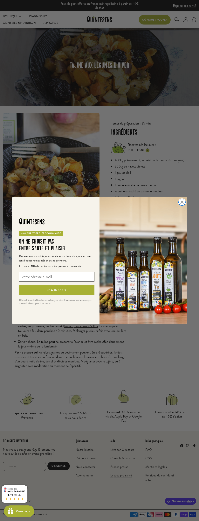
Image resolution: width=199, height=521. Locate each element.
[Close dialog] (182, 202)
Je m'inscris (56, 290)
